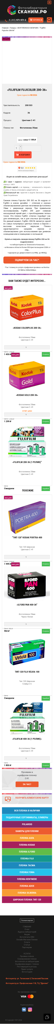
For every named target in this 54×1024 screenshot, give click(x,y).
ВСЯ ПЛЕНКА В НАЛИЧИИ (27, 810)
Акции (27, 934)
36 (29, 113)
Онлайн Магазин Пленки (26, 940)
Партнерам (27, 947)
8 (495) (17, 20)
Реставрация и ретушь (27, 967)
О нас (27, 929)
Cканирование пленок (27, 959)
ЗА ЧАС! (27, 784)
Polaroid (27, 824)
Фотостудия (27, 972)
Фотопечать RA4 (27, 937)
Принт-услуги (27, 969)
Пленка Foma (27, 872)
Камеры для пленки (27, 831)
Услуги (27, 942)
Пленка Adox (27, 886)
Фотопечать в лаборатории (27, 961)
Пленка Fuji (27, 858)
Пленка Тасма (27, 865)
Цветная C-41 (28, 120)
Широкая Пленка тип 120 (27, 899)
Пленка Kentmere (27, 879)
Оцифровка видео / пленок (27, 964)
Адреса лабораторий (27, 932)
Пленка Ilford (27, 851)
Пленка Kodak (27, 844)
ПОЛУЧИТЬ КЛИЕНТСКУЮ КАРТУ (32, 797)
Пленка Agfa (27, 838)
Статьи (27, 945)
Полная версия (27, 920)
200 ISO (28, 105)
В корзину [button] (46, 354)
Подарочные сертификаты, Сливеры (27, 817)
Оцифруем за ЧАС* (27, 260)
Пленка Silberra (27, 892)
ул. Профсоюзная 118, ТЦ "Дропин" (27, 983)
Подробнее (45, 488)
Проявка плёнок (27, 956)
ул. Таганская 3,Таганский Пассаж (27, 978)
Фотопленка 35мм (28, 128)
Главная (27, 927)
